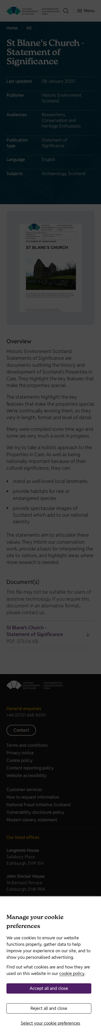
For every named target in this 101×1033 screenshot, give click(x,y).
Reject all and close (48, 1008)
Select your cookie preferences (50, 1023)
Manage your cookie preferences (35, 922)
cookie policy (72, 973)
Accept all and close (49, 988)
